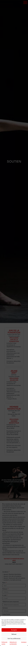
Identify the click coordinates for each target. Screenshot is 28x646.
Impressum (23, 642)
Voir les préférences (14, 638)
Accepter (14, 630)
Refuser (14, 634)
